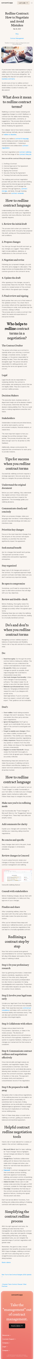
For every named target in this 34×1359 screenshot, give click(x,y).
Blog (17, 34)
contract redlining (25, 152)
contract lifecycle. (25, 154)
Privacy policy (19, 1356)
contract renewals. (17, 193)
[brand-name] (7, 3)
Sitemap (26, 1356)
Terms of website (10, 1356)
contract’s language (22, 139)
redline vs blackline (10, 134)
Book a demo (6, 1262)
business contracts (8, 79)
